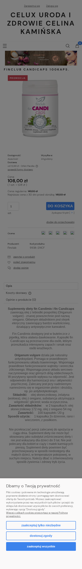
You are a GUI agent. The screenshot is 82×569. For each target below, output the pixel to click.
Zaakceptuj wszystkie (41, 546)
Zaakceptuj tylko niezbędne (41, 525)
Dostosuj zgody (41, 535)
